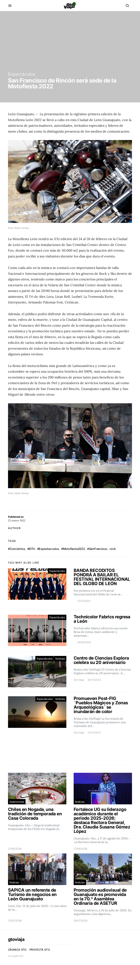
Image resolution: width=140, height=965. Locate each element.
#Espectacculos (48, 549)
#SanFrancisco (97, 549)
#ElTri (31, 549)
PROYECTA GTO (40, 949)
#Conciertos (16, 549)
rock (113, 549)
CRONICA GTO (17, 949)
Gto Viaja (79, 679)
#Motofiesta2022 (73, 549)
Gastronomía (16, 801)
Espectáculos (21, 74)
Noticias (60, 658)
